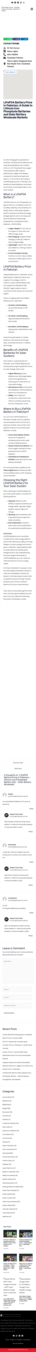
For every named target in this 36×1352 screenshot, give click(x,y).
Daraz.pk (24, 470)
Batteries (5, 1101)
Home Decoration (8, 1157)
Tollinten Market (8, 1209)
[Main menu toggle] (32, 9)
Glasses (5, 1142)
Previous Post (18, 763)
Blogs (4, 1108)
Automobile (6, 1097)
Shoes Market (7, 1194)
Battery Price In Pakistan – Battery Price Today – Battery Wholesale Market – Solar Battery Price (25, 1266)
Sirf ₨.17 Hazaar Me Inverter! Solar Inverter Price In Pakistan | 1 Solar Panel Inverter (17, 1045)
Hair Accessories (8, 1149)
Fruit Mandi (6, 1134)
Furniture (6, 1138)
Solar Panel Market (9, 1202)
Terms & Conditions (18, 1343)
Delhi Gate (6, 1127)
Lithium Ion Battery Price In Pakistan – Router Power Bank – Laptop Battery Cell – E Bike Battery (9, 1266)
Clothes (5, 1119)
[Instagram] (18, 2)
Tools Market (7, 1213)
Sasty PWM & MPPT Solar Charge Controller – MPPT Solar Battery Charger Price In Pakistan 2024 (9, 1302)
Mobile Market (7, 1179)
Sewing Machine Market (11, 1187)
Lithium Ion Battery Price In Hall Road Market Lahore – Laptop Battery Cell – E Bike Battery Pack (25, 1243)
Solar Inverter (7, 1198)
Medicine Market (8, 1175)
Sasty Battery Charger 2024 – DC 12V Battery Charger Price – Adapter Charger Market (25, 1299)
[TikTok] (21, 2)
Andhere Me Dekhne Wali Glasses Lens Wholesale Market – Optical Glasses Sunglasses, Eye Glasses (16, 1076)
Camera (5, 1116)
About (7, 1339)
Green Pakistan (8, 1146)
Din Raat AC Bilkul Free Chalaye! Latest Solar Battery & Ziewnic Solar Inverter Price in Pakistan (9, 1243)
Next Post (18, 768)
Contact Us (13, 1339)
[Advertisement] (18, 139)
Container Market (9, 1123)
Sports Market (7, 1205)
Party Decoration (8, 1183)
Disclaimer (19, 1339)
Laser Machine (8, 1168)
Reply (31, 808)
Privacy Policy (26, 1339)
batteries (16, 165)
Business (5, 1112)
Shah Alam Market (9, 1190)
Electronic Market (9, 1131)
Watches (5, 1216)
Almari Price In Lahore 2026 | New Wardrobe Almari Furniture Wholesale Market (16, 1055)
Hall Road (6, 1153)
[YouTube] (12, 2)
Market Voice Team (16, 814)
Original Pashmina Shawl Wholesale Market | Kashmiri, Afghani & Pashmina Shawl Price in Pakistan (17, 1065)
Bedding (5, 1104)
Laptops (5, 1164)
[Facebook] (15, 2)
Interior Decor (7, 1160)
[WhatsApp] (24, 2)
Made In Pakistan (9, 1172)
